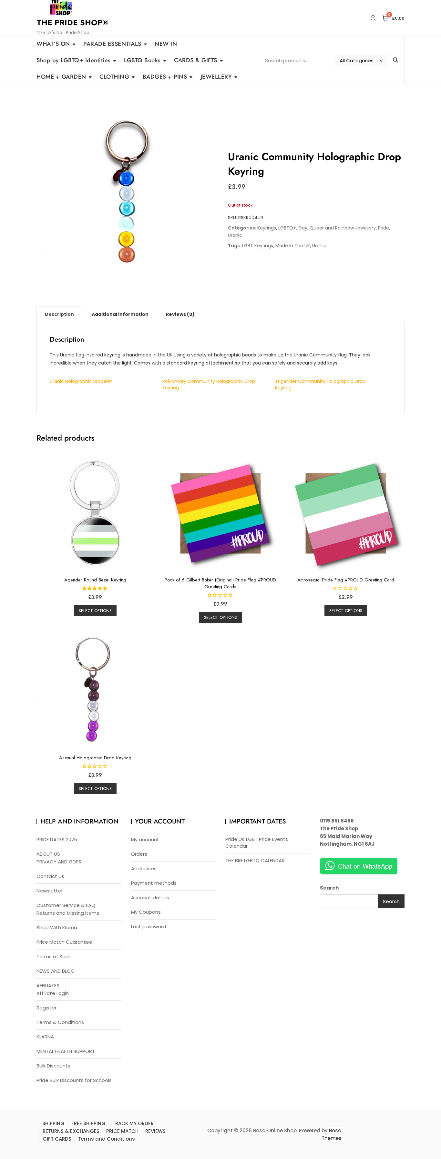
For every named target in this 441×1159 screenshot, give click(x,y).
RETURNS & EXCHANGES (71, 1131)
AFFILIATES (47, 985)
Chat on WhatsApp (365, 866)
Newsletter (49, 890)
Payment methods (154, 883)
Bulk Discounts (53, 1065)
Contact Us (50, 876)
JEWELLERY (216, 77)
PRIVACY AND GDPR (59, 861)
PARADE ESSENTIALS (112, 44)
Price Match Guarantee (64, 942)
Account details (150, 897)
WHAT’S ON (53, 44)
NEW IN (166, 44)
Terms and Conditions (106, 1138)
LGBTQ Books (142, 60)
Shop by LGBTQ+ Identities (73, 60)
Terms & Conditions (60, 1022)
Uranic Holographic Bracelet (81, 381)
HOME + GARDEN (61, 77)
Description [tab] (59, 314)
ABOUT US (48, 854)
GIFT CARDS (57, 1138)
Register (46, 1007)
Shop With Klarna (56, 927)
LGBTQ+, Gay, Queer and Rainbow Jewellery (327, 228)
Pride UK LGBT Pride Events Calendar (256, 842)
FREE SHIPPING (88, 1123)
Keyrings (266, 228)
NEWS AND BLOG (55, 971)
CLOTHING (114, 77)
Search (329, 887)
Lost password (148, 926)
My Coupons (146, 912)
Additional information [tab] (120, 314)
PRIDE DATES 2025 (56, 839)
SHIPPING (53, 1123)
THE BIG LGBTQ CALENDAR (255, 860)
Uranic (235, 235)
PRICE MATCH (122, 1131)
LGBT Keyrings (257, 245)
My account (145, 839)
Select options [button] (95, 611)
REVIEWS (155, 1131)
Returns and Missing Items (67, 913)
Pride (383, 228)
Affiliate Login (52, 993)
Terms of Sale (53, 956)
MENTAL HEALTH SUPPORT (65, 1051)
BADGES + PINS (165, 77)
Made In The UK (292, 245)
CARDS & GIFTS (195, 60)
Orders (139, 854)
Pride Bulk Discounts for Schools (74, 1080)
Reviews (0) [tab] (180, 314)
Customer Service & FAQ (65, 905)
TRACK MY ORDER (133, 1123)
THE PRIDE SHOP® (72, 22)
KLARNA (45, 1036)
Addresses (144, 868)
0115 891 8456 (337, 820)
